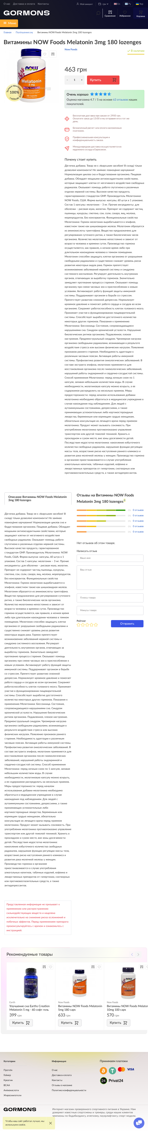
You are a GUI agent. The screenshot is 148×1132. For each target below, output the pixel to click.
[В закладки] (44, 54)
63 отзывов (120, 99)
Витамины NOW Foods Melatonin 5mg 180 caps (80, 1008)
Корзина (140, 16)
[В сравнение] (52, 54)
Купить (95, 80)
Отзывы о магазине (62, 1085)
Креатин (8, 1080)
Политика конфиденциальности (69, 1090)
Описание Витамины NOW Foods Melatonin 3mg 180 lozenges (37, 499)
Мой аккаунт (86, 4)
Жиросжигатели (12, 1095)
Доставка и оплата (24, 4)
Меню (12, 23)
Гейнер (7, 1075)
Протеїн (8, 1070)
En (118, 4)
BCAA (7, 1085)
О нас (7, 4)
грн (104, 4)
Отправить (127, 623)
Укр (141, 4)
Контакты (43, 4)
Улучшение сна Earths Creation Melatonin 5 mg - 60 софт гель (29, 1008)
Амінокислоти (11, 1090)
